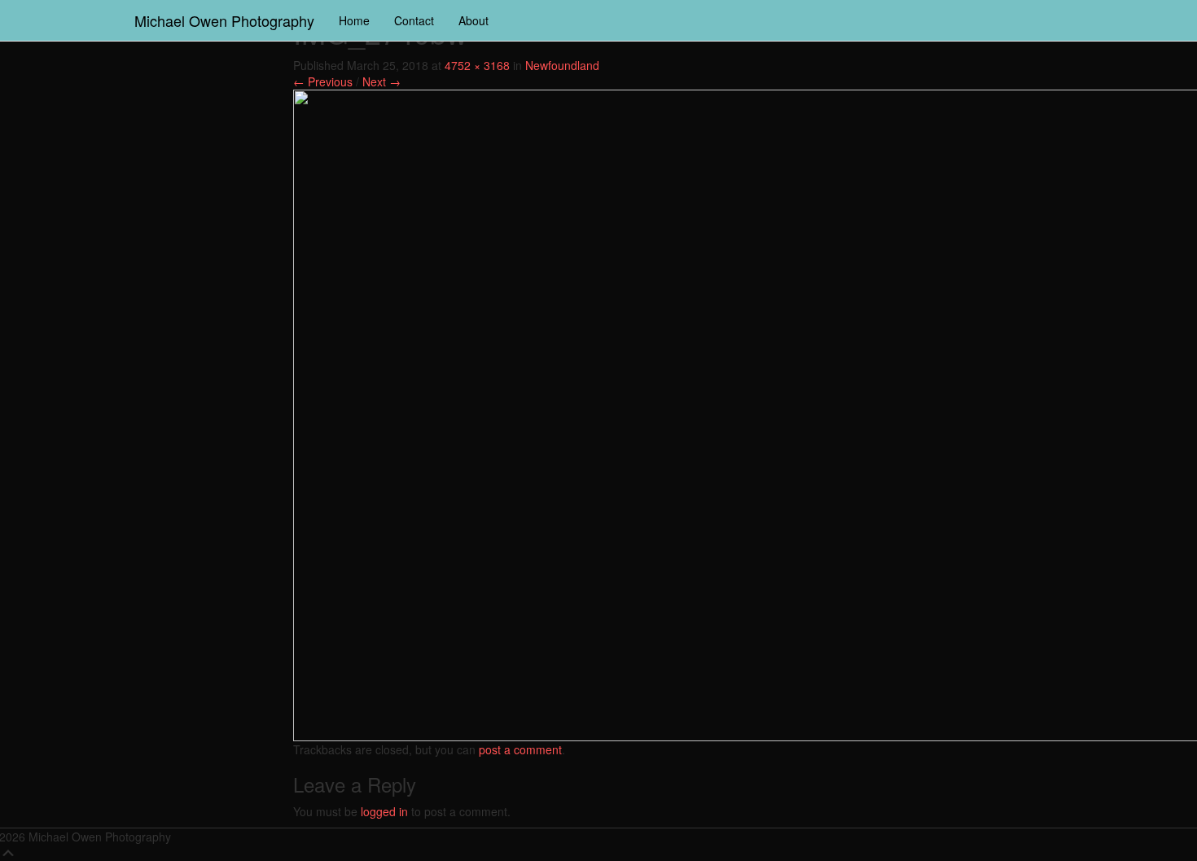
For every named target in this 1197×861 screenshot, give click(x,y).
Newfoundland (562, 65)
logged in (384, 811)
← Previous (323, 81)
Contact (414, 20)
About (473, 20)
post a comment (520, 749)
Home (354, 20)
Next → (381, 81)
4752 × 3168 (477, 65)
